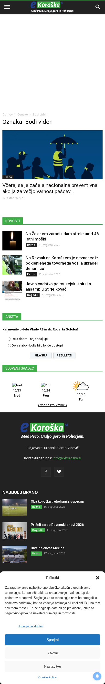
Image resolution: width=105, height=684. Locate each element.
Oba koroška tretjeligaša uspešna (57, 501)
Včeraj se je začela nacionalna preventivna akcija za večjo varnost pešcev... (49, 188)
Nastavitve (52, 666)
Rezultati (64, 355)
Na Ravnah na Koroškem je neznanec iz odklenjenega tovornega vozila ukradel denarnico (62, 263)
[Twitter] (59, 472)
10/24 (46, 393)
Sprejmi (52, 640)
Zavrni (53, 653)
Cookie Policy (47, 677)
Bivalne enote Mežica (47, 548)
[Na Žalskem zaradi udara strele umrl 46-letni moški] (12, 240)
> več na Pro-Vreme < (52, 405)
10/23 (17, 393)
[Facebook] (46, 472)
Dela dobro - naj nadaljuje (30, 339)
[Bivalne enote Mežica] (14, 554)
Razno (8, 177)
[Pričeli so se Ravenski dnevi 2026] (14, 530)
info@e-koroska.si (67, 458)
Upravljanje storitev (30, 626)
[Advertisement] (52, 54)
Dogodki (32, 295)
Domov (7, 114)
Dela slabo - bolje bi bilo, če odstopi (37, 345)
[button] (97, 577)
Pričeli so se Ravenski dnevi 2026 (57, 525)
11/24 (81, 396)
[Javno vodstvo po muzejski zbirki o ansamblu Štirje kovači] (12, 291)
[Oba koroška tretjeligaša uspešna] (14, 507)
